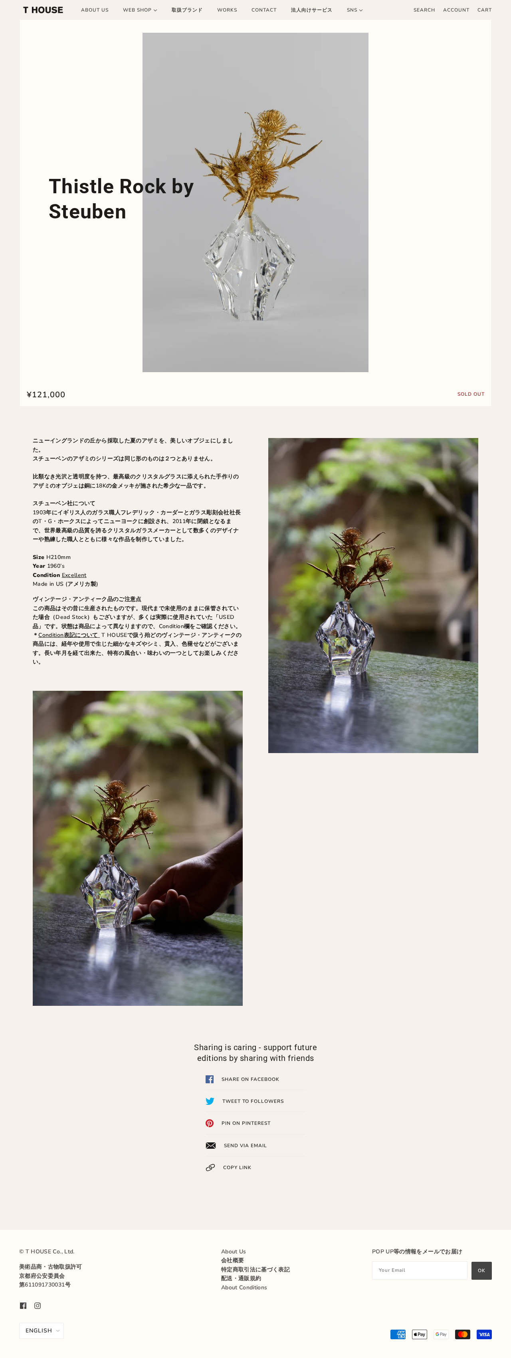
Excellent (74, 575)
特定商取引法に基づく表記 (255, 1269)
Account (456, 10)
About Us (233, 1251)
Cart (484, 10)
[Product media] (255, 202)
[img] (23, 1305)
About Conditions (244, 1287)
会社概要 (232, 1260)
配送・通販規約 (241, 1278)
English (39, 1330)
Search (424, 10)
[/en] (43, 10)
